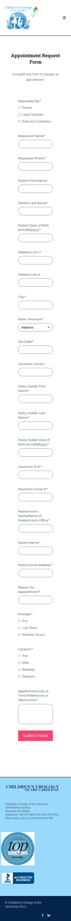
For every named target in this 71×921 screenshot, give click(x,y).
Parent (27, 107)
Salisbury (28, 676)
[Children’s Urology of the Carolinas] (21, 8)
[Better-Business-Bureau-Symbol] (18, 870)
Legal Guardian (32, 114)
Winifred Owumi (33, 635)
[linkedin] (49, 915)
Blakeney (28, 669)
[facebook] (42, 915)
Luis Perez (29, 628)
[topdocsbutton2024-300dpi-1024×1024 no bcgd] (18, 834)
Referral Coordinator (36, 121)
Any (25, 621)
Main (25, 663)
